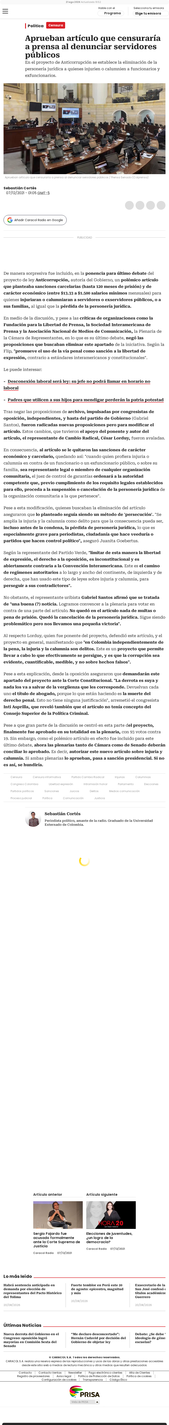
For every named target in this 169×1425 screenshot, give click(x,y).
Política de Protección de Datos (99, 1376)
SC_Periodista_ (39, 188)
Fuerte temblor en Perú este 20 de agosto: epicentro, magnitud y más (97, 1289)
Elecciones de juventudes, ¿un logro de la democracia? (109, 1237)
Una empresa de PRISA (84, 1391)
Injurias (120, 777)
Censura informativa (47, 777)
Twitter (140, 205)
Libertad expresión (61, 784)
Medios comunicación (124, 791)
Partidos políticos (22, 791)
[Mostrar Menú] (5, 11)
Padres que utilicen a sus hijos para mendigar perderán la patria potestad (86, 399)
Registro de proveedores (33, 1376)
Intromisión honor (95, 784)
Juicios (74, 791)
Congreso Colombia (24, 784)
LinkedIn (150, 205)
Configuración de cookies (59, 1380)
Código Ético (118, 1380)
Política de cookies (139, 1376)
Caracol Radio (21, 11)
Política (36, 26)
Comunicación (73, 798)
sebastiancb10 (44, 188)
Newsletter (75, 1372)
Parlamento (126, 784)
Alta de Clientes (139, 1372)
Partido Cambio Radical (88, 777)
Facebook (129, 205)
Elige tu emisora (148, 13)
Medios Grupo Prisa (84, 1402)
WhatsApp (161, 205)
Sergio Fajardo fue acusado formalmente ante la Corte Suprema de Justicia (56, 1240)
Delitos (94, 791)
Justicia (99, 798)
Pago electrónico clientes (105, 1372)
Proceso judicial (21, 798)
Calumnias (143, 777)
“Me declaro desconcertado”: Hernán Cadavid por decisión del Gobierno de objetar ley (98, 1338)
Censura (16, 777)
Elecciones (151, 784)
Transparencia (93, 1380)
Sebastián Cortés (20, 188)
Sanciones (51, 791)
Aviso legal (64, 1376)
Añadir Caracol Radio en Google (38, 220)
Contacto (25, 1372)
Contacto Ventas (50, 1372)
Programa (112, 13)
